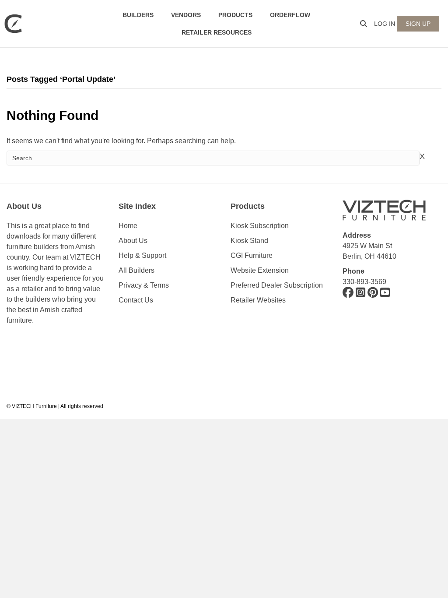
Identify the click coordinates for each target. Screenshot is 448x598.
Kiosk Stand (249, 240)
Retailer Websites (258, 300)
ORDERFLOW (290, 14)
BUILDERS (138, 14)
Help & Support (142, 255)
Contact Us (136, 300)
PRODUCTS (235, 14)
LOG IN (384, 23)
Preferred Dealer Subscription (277, 285)
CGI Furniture (252, 255)
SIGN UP (418, 23)
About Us (133, 240)
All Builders (136, 270)
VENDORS (186, 14)
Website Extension (260, 270)
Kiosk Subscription (260, 225)
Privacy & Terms (144, 285)
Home (128, 225)
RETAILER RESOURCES (217, 32)
